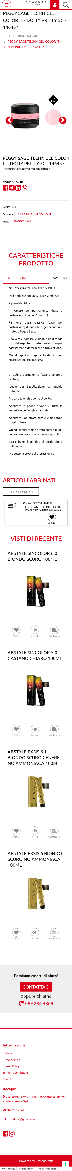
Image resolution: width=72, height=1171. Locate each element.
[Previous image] (9, 120)
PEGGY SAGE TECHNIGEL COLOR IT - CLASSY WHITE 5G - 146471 (43, 508)
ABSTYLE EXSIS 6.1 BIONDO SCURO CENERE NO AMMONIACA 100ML (34, 757)
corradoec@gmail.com (21, 1119)
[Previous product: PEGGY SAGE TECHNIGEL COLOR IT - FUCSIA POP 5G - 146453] (29, 60)
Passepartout (44, 1160)
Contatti (8, 1079)
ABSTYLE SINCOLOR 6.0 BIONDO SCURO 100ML (32, 556)
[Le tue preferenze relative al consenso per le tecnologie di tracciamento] (65, 1164)
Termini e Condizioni (46, 1168)
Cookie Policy (11, 1066)
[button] (36, 116)
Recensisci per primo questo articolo (26, 168)
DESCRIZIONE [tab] (16, 278)
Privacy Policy (11, 1059)
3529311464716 (42, 503)
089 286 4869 (39, 1003)
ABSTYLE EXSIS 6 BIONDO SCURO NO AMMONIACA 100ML (35, 859)
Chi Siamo (9, 1053)
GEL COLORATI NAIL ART (22, 36)
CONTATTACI (36, 987)
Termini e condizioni (15, 1072)
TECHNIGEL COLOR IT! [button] (20, 491)
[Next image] (62, 120)
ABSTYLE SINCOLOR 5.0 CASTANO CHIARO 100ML (35, 655)
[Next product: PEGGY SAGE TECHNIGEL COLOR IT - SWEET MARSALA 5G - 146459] (43, 60)
